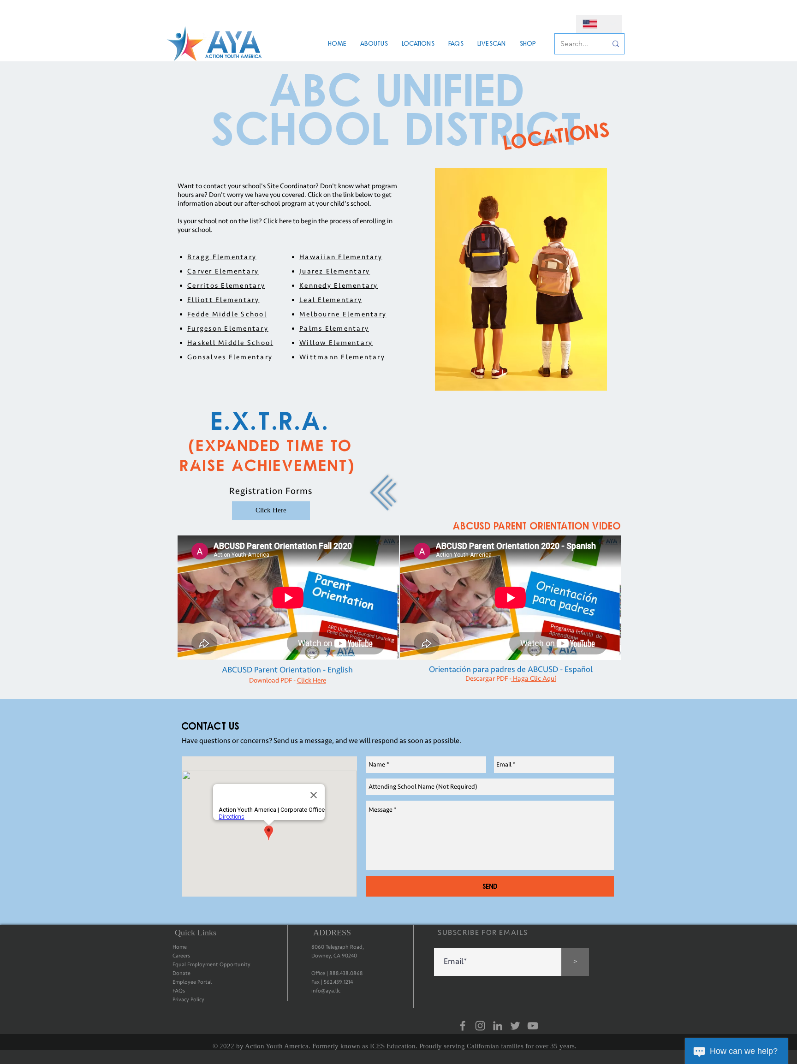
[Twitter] (515, 1025)
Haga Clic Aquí (534, 678)
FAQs (178, 990)
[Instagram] (480, 1025)
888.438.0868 (346, 973)
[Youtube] (532, 1025)
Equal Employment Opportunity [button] (211, 964)
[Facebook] (462, 1025)
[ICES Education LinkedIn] (497, 1025)
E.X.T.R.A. (271, 420)
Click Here (311, 680)
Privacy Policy (188, 999)
